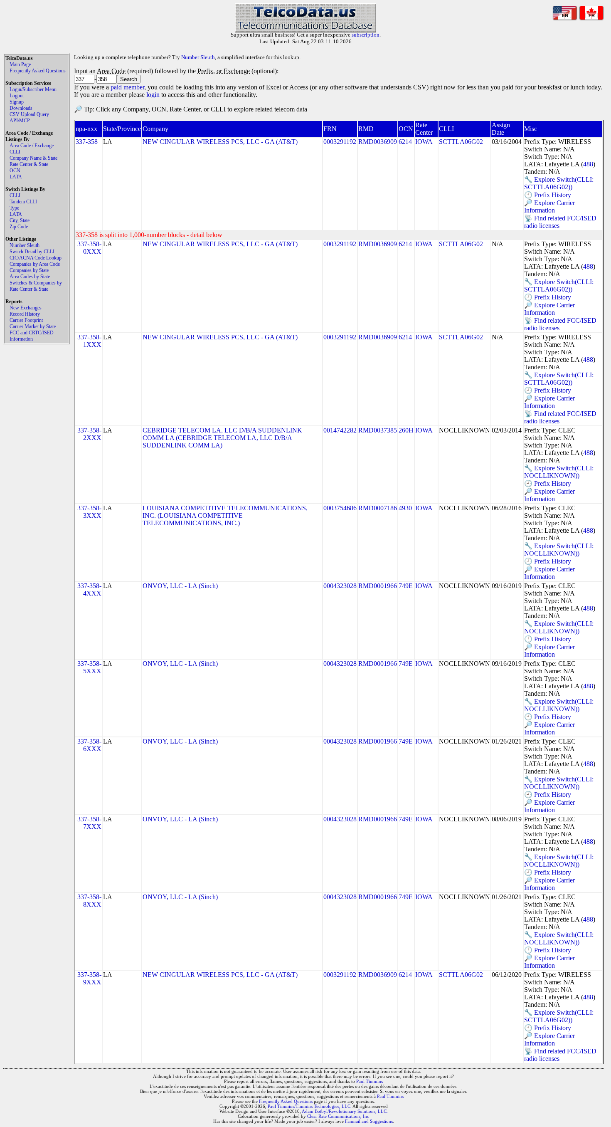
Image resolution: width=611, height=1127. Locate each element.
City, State (20, 220)
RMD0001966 (377, 585)
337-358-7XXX (89, 823)
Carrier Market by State (33, 326)
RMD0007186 (377, 508)
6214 (405, 141)
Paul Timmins (369, 1081)
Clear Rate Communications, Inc (338, 1116)
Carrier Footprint (26, 320)
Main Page (20, 64)
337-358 (87, 141)
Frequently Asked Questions (38, 71)
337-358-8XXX (89, 900)
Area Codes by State (30, 276)
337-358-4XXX (89, 589)
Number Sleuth (24, 245)
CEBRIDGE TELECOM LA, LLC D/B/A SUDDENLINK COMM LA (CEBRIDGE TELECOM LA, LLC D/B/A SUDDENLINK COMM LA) (222, 438)
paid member (127, 87)
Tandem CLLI (23, 202)
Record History (25, 314)
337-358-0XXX (89, 247)
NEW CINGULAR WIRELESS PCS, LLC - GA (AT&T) (220, 141)
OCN (15, 170)
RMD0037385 (377, 430)
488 (588, 164)
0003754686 (340, 508)
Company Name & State (33, 158)
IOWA (424, 141)
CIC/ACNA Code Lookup (36, 258)
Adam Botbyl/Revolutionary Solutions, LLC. (345, 1111)
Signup (17, 102)
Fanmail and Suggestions (369, 1121)
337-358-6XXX (89, 745)
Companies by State (29, 270)
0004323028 (340, 585)
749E (406, 585)
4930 (405, 508)
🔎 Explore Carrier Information (549, 206)
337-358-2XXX (89, 434)
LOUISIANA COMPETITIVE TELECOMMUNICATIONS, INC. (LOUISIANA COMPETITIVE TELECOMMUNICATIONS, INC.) (225, 515)
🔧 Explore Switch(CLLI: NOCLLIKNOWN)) (559, 472)
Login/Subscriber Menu (33, 89)
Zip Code (19, 227)
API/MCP (20, 121)
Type (14, 208)
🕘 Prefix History (547, 194)
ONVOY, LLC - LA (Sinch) (180, 585)
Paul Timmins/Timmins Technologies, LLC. (310, 1106)
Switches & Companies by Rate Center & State (36, 286)
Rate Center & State (29, 164)
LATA (16, 177)
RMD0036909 (377, 141)
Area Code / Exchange (32, 145)
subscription (365, 35)
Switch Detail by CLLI (32, 252)
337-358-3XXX (89, 511)
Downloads (21, 108)
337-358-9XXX (89, 978)
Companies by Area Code (35, 264)
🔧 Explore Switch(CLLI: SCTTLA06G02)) (559, 183)
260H (406, 430)
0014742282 (340, 430)
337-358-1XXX (89, 341)
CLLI (15, 152)
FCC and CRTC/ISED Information (32, 336)
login (153, 94)
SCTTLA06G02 (461, 141)
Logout (17, 96)
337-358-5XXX (89, 667)
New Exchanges (26, 308)
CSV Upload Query (29, 114)
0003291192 (339, 141)
